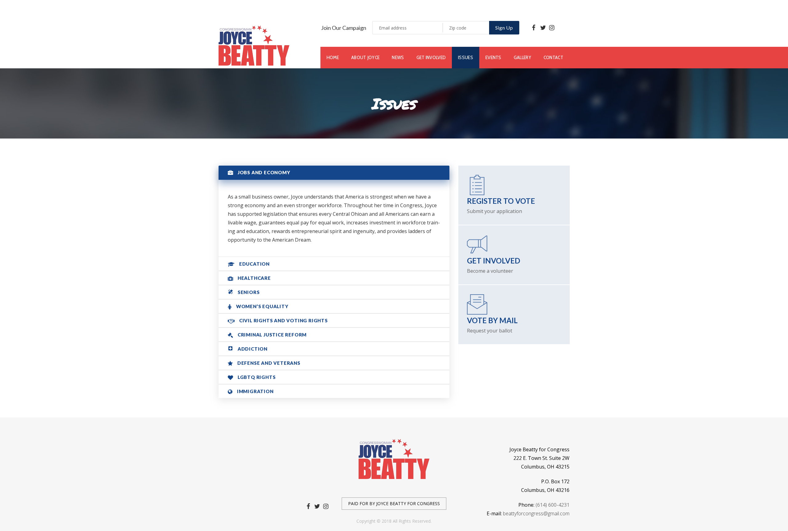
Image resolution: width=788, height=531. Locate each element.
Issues (465, 57)
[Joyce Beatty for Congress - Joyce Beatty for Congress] (254, 45)
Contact (553, 57)
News (398, 57)
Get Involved (431, 57)
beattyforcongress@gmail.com (536, 513)
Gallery (522, 57)
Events (493, 57)
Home (333, 57)
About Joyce (365, 57)
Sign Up (504, 27)
